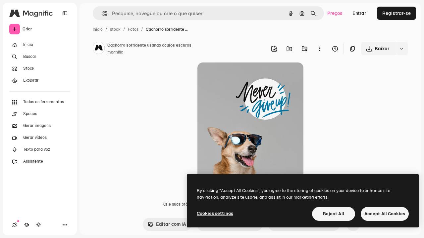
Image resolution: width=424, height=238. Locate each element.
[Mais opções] (319, 48)
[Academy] (26, 224)
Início (98, 29)
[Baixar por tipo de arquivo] (401, 48)
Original (240, 75)
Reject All (333, 214)
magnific (115, 52)
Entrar (359, 13)
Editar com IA (171, 224)
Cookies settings (215, 213)
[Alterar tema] (38, 224)
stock (115, 29)
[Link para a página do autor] (99, 49)
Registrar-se (396, 13)
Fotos (133, 29)
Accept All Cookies (384, 214)
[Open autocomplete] (102, 13)
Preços (335, 13)
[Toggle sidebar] (65, 13)
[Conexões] (14, 224)
